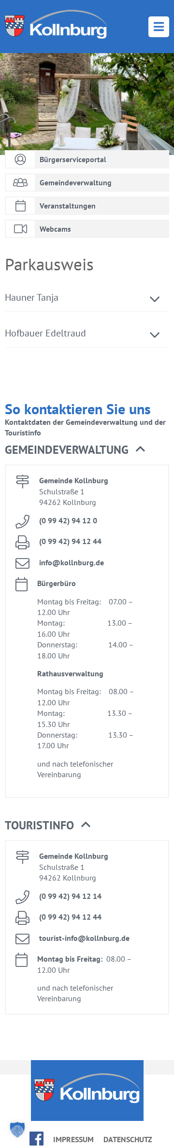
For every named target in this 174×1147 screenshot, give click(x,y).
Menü (158, 26)
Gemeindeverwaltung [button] (67, 449)
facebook (36, 1139)
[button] (17, 1129)
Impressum (73, 1139)
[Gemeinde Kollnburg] (56, 24)
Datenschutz (127, 1139)
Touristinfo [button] (39, 825)
